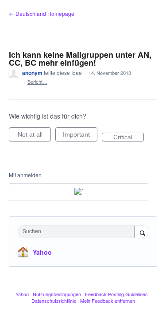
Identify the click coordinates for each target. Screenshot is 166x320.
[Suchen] (141, 232)
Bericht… (37, 81)
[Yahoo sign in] (78, 192)
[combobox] (78, 231)
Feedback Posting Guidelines (116, 294)
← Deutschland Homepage (41, 13)
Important (80, 136)
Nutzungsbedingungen (57, 294)
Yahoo (42, 252)
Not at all (34, 136)
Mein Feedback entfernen (107, 300)
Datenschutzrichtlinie (53, 300)
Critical (128, 137)
